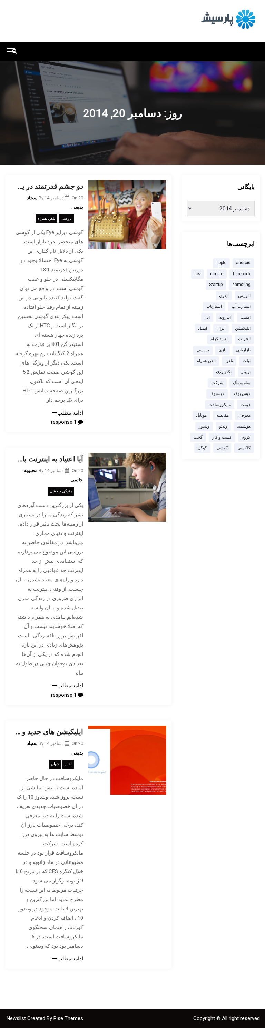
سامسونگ (242, 382)
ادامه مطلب (70, 413)
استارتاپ (214, 306)
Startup (216, 284)
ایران (221, 328)
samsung (241, 284)
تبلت (247, 360)
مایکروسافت (219, 404)
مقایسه (222, 415)
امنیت (246, 317)
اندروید (225, 317)
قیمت (246, 404)
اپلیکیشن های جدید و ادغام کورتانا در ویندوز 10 (49, 732)
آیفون (223, 295)
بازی (222, 350)
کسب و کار (222, 437)
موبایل (201, 415)
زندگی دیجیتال (61, 491)
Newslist (17, 1018)
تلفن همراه (46, 218)
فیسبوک (217, 393)
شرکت (217, 382)
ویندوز (204, 426)
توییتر (246, 371)
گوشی (222, 448)
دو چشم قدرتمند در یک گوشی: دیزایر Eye (49, 186)
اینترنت (244, 339)
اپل (207, 317)
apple (221, 262)
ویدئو (223, 426)
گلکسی (244, 448)
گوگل (202, 448)
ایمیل (202, 328)
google (216, 273)
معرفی (244, 415)
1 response (64, 422)
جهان (55, 764)
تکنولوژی (224, 371)
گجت (198, 437)
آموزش (244, 295)
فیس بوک (242, 393)
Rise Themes (68, 1018)
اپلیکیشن (243, 328)
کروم (246, 437)
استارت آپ (241, 306)
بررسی (66, 218)
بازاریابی (243, 350)
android (243, 262)
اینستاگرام (219, 339)
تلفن (229, 360)
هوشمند (244, 426)
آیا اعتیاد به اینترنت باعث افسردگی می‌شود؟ (49, 459)
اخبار (68, 764)
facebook (242, 273)
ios (197, 273)
